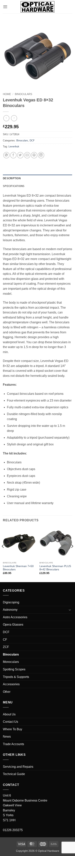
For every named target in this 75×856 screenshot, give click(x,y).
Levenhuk (13, 146)
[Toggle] (70, 609)
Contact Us (10, 721)
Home (7, 94)
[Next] (72, 554)
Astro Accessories (15, 617)
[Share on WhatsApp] (6, 155)
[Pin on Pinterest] (34, 155)
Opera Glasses (13, 624)
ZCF (6, 647)
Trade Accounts (13, 744)
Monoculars (11, 661)
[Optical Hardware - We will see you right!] (37, 7)
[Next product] (6, 118)
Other (6, 691)
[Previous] (3, 554)
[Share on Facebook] (13, 155)
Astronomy (10, 609)
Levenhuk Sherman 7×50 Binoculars (18, 568)
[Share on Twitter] (20, 155)
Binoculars (23, 94)
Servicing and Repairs (18, 766)
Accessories (11, 684)
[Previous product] (14, 118)
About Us (9, 714)
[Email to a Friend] (27, 155)
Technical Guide (14, 774)
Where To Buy (12, 729)
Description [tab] (12, 178)
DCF (32, 140)
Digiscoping (11, 602)
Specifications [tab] (14, 186)
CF (5, 639)
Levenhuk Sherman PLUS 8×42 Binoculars (55, 568)
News (7, 736)
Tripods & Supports (16, 677)
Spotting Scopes (14, 669)
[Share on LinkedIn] (41, 155)
